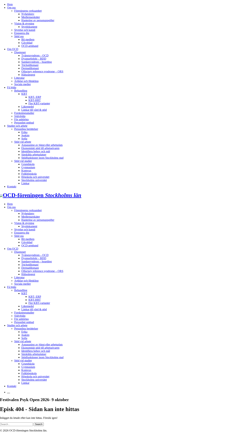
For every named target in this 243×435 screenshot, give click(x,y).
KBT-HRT (34, 100)
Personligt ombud (24, 122)
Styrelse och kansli (24, 29)
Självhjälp (19, 116)
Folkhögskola (29, 173)
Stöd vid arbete (22, 141)
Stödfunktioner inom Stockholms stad (42, 157)
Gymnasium (28, 167)
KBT (24, 93)
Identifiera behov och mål (35, 151)
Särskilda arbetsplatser (33, 154)
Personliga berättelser (26, 128)
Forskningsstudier (24, 113)
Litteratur (19, 77)
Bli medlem (27, 39)
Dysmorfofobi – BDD (33, 58)
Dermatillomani (30, 68)
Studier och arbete (17, 125)
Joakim (25, 135)
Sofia (24, 138)
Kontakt (11, 186)
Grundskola (28, 164)
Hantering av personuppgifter (37, 20)
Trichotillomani (29, 65)
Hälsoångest (28, 74)
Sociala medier (22, 84)
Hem (10, 4)
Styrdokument (29, 26)
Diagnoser (20, 52)
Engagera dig (21, 33)
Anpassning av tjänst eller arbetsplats (42, 144)
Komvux (26, 170)
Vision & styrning (24, 23)
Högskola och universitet (35, 176)
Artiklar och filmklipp (26, 81)
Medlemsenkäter (30, 17)
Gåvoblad (26, 42)
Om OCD (12, 49)
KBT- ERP (34, 97)
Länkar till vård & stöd (34, 109)
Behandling (20, 90)
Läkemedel (27, 106)
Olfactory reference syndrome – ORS (42, 71)
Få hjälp (11, 87)
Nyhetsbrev (27, 13)
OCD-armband (29, 45)
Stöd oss (19, 36)
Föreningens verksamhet (28, 10)
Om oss (11, 7)
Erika (24, 132)
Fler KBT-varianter (39, 103)
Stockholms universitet (34, 180)
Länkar (25, 183)
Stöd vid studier (23, 160)
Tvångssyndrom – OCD (35, 55)
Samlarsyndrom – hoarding (36, 61)
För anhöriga (21, 119)
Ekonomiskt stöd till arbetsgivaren (40, 148)
